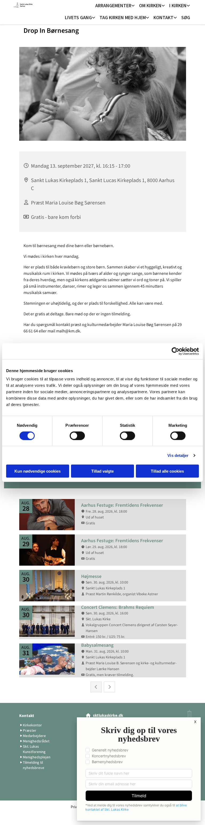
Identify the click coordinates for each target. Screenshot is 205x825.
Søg (185, 17)
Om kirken (150, 5)
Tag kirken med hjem (123, 17)
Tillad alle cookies (167, 471)
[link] (115, 6)
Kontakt (163, 17)
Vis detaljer (177, 455)
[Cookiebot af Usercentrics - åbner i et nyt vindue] (175, 351)
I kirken (178, 5)
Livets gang (78, 17)
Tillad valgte (102, 471)
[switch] (77, 435)
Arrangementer (113, 5)
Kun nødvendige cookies (37, 471)
